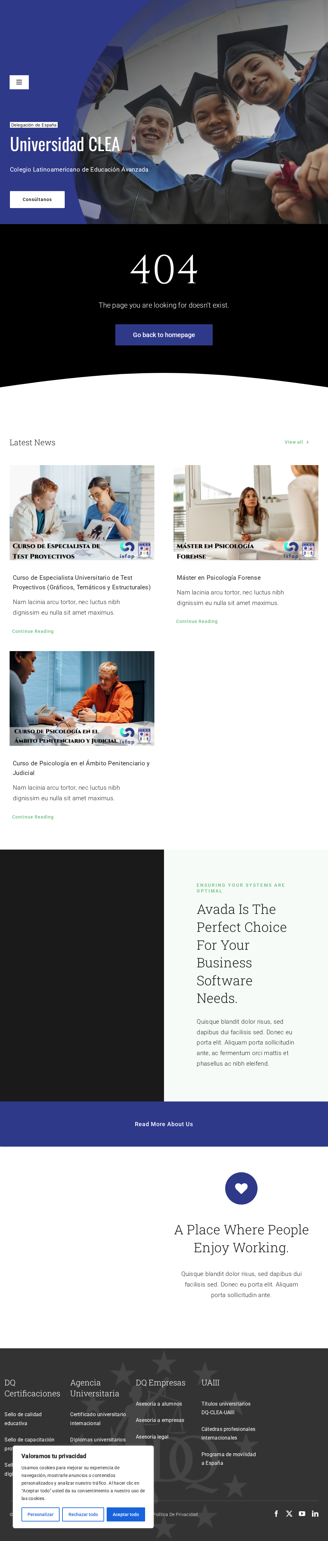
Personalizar (40, 1514)
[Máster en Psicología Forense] (246, 512)
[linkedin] (315, 1514)
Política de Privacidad (175, 1514)
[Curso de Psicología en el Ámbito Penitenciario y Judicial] (82, 698)
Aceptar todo (126, 1514)
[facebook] (276, 1514)
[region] (83, 1487)
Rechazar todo (83, 1514)
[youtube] (302, 1514)
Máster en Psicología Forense (219, 577)
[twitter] (289, 1514)
